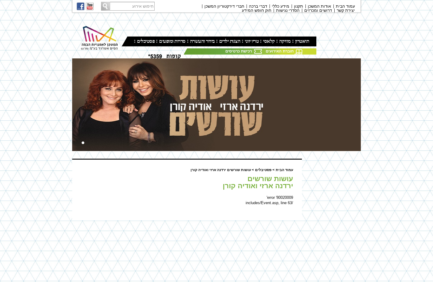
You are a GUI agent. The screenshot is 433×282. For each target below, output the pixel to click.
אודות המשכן (319, 6)
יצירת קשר (346, 10)
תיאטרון (302, 41)
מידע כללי (280, 6)
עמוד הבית (345, 6)
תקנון (298, 6)
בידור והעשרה (202, 41)
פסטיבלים (146, 41)
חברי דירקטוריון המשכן (224, 6)
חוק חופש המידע (256, 10)
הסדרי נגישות (288, 10)
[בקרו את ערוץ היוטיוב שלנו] (90, 6)
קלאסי (269, 41)
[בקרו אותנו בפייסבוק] (81, 6)
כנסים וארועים (279, 56)
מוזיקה (285, 41)
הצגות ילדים (230, 41)
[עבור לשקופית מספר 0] (83, 142)
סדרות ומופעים (172, 41)
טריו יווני (252, 41)
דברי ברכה (258, 6)
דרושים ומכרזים (318, 10)
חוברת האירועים (280, 51)
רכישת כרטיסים (238, 51)
